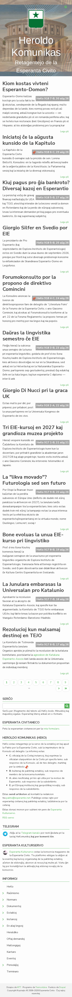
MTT (19, 987)
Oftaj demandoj (16, 939)
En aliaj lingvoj (15, 926)
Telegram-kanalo (30, 832)
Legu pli (64, 132)
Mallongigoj (13, 945)
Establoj (12, 913)
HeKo (10, 886)
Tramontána (41, 987)
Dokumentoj (14, 906)
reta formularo (51, 728)
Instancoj (12, 919)
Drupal (62, 987)
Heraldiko (12, 932)
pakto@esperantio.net (18, 797)
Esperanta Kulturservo (22, 851)
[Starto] (36, 19)
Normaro (12, 900)
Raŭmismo (13, 893)
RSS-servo (8, 817)
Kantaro (11, 952)
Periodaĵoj (12, 965)
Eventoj (11, 958)
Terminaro (13, 971)
